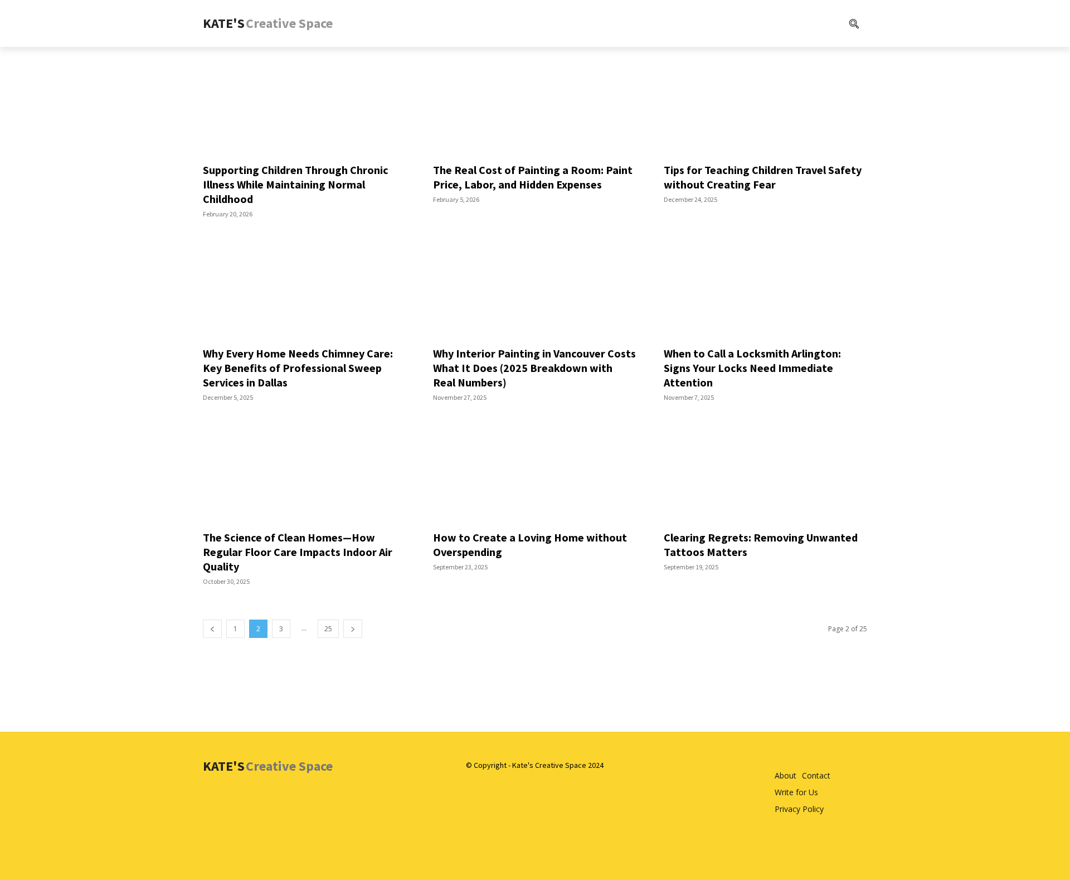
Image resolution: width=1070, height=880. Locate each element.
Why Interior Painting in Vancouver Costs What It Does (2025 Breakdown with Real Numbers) (534, 367)
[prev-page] (212, 629)
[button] (808, 23)
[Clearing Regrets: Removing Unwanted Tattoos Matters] (765, 472)
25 (328, 629)
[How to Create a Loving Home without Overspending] (534, 472)
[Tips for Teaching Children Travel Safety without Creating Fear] (765, 105)
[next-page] (352, 629)
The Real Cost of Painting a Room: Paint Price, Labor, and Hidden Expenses (533, 177)
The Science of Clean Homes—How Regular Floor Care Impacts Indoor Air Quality (297, 551)
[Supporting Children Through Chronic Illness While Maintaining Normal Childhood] (304, 105)
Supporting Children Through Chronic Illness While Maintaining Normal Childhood (295, 184)
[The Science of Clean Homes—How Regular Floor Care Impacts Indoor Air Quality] (304, 472)
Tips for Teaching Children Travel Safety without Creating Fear (763, 177)
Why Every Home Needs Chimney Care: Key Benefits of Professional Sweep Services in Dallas (298, 367)
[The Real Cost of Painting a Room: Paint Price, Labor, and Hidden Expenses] (534, 105)
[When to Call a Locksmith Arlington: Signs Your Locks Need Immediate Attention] (765, 289)
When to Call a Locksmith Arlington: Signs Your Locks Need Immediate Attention (752, 367)
